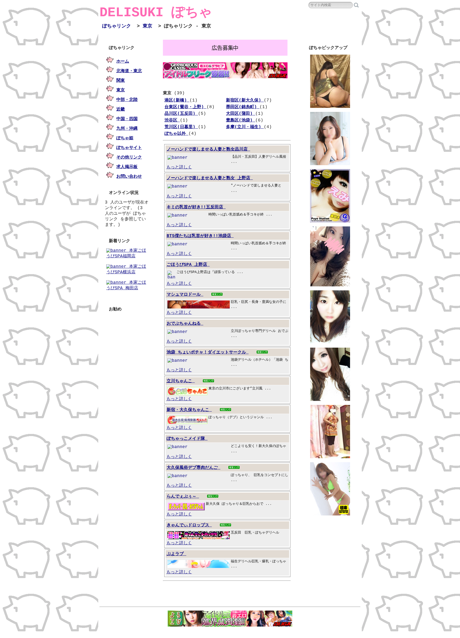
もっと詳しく (179, 167)
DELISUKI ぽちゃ (156, 12)
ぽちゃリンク (116, 26)
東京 (147, 26)
